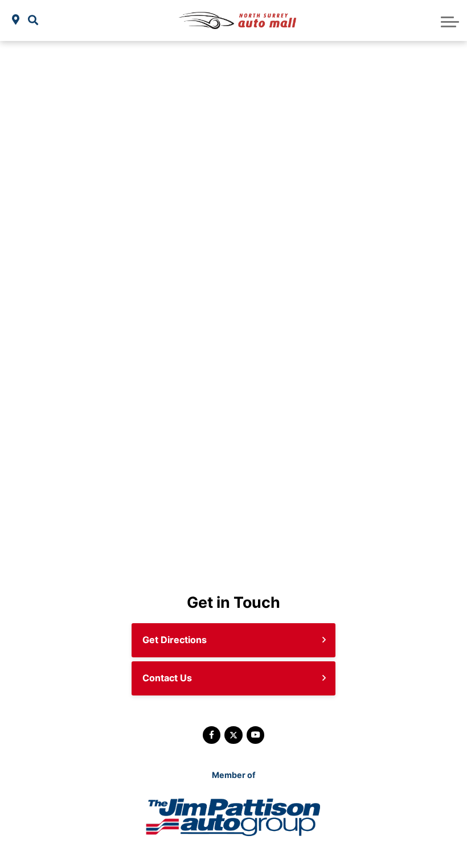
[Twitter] (233, 735)
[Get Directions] (15, 20)
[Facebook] (211, 735)
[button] (33, 20)
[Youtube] (255, 735)
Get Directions (174, 639)
